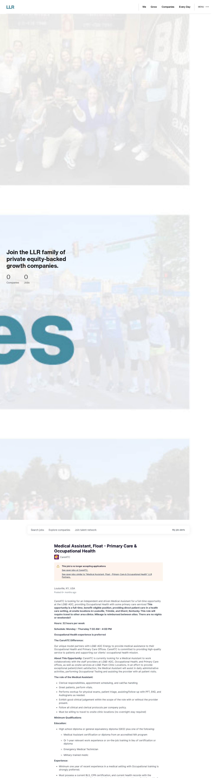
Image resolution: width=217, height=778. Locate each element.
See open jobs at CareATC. (75, 570)
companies (59, 529)
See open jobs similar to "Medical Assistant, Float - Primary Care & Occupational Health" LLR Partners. (107, 575)
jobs (37, 529)
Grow (154, 7)
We (144, 7)
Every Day (184, 7)
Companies (168, 7)
